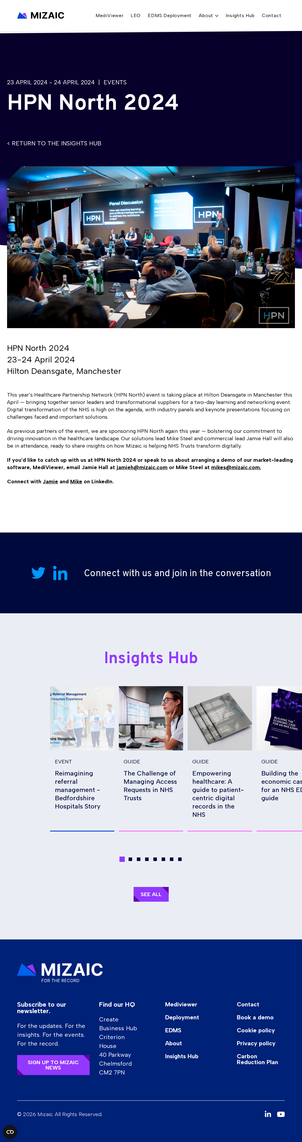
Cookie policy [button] (256, 1030)
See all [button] (151, 894)
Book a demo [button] (255, 1017)
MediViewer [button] (110, 15)
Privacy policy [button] (256, 1043)
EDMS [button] (173, 1030)
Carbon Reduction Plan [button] (257, 1059)
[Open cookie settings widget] (10, 1132)
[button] (40, 15)
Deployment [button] (182, 1017)
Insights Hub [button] (240, 15)
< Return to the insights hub (54, 143)
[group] (82, 759)
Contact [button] (272, 15)
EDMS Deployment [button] (170, 15)
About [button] (173, 1043)
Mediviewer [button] (181, 1004)
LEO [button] (136, 15)
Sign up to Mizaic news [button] (53, 1065)
